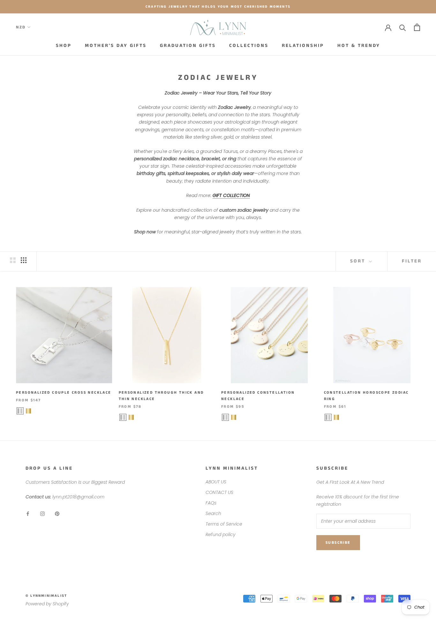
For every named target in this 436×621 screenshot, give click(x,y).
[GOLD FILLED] (28, 410)
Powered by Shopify (47, 604)
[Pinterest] (57, 513)
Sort (358, 261)
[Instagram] (42, 513)
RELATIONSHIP (303, 45)
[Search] (402, 27)
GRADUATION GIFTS (188, 45)
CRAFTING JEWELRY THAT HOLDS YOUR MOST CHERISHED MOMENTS (218, 6)
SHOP (63, 45)
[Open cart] (417, 27)
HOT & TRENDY (358, 45)
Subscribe (338, 542)
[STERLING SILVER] (20, 410)
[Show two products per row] (13, 260)
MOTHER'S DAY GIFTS (116, 45)
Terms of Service (224, 524)
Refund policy (221, 534)
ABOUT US (216, 482)
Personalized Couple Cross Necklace (63, 392)
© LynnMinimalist (46, 595)
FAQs (211, 503)
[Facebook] (28, 513)
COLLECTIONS (248, 45)
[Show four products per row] (23, 260)
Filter (412, 261)
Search (213, 513)
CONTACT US (219, 492)
